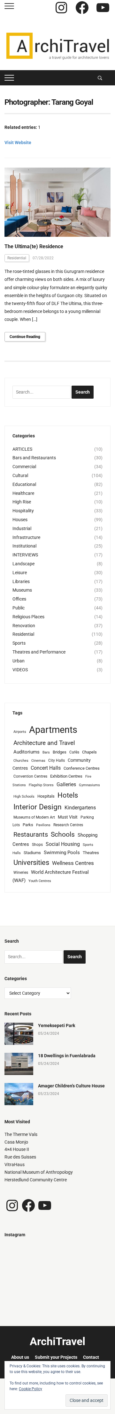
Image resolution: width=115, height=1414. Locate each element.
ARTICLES (22, 449)
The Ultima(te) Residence (33, 246)
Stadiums (32, 852)
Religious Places (28, 616)
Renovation (23, 625)
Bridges (59, 752)
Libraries (21, 581)
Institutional (24, 545)
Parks (28, 824)
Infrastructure (26, 537)
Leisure (19, 572)
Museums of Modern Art (34, 817)
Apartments (53, 729)
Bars (46, 752)
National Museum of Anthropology (38, 1172)
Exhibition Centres (66, 776)
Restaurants (30, 834)
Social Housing (63, 844)
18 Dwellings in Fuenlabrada (67, 1055)
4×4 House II (16, 1149)
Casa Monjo (16, 1142)
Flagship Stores (41, 785)
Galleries (66, 784)
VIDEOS (20, 669)
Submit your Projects (56, 1357)
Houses (19, 519)
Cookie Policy (30, 1389)
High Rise (21, 501)
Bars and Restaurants (34, 457)
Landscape (23, 563)
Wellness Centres (73, 863)
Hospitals (46, 796)
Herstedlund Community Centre (35, 1179)
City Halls (56, 760)
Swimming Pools (62, 852)
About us (20, 1357)
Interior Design (37, 807)
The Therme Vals (20, 1134)
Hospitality (23, 510)
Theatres (91, 852)
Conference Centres (82, 768)
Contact (91, 1357)
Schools (63, 834)
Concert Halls (46, 768)
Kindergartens (80, 808)
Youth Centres (39, 881)
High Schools (23, 796)
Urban (18, 660)
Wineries (20, 872)
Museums (22, 590)
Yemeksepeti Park (56, 1025)
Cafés (74, 752)
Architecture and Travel (44, 743)
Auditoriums (26, 752)
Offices (19, 598)
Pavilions (43, 825)
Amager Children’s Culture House (71, 1085)
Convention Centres (30, 776)
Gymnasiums (89, 785)
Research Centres (68, 825)
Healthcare (23, 493)
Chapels (89, 752)
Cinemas (38, 761)
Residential (16, 258)
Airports (19, 732)
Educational (24, 484)
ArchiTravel (57, 1341)
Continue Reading (25, 337)
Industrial (21, 528)
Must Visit (68, 817)
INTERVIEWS (25, 554)
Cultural (20, 475)
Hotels (67, 795)
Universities (31, 862)
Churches (20, 761)
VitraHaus (14, 1164)
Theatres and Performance (38, 651)
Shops (37, 844)
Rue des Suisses (20, 1156)
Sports (19, 643)
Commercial (24, 466)
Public (18, 607)
